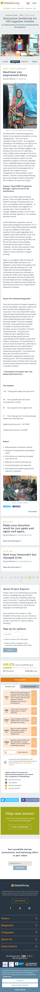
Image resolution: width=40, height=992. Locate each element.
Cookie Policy (7, 976)
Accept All (20, 981)
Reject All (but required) (20, 985)
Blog (34, 8)
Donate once (10, 687)
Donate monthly (30, 686)
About (14, 8)
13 (33, 577)
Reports (15, 61)
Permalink (32, 511)
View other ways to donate (20, 764)
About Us (6, 939)
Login (34, 3)
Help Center (20, 901)
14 (37, 577)
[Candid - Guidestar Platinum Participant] (12, 964)
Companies (28, 8)
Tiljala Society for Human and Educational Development (21, 26)
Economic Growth (11, 15)
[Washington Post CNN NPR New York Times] (20, 957)
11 (26, 577)
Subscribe (20, 868)
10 (22, 577)
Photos (25, 61)
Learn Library (9, 946)
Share (34, 61)
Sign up (10, 650)
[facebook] (10, 908)
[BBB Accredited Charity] (20, 964)
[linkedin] (29, 908)
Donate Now (20, 680)
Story (5, 61)
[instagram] (20, 908)
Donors (5, 918)
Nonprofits (20, 8)
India (21, 15)
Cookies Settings (19, 989)
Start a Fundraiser (20, 827)
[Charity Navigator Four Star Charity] (6, 964)
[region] (20, 980)
